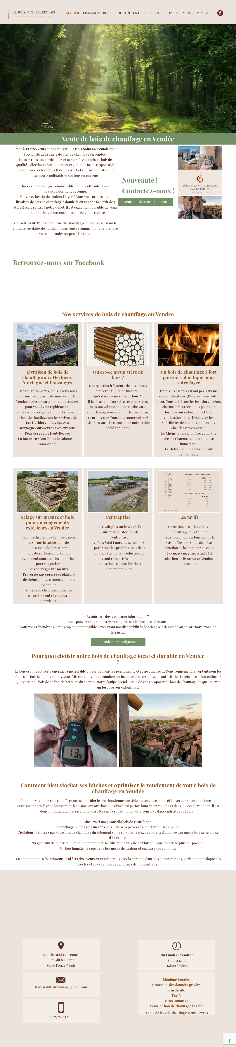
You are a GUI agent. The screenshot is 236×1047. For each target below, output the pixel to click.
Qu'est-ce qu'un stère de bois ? (118, 374)
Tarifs (176, 995)
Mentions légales (176, 979)
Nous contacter (176, 1000)
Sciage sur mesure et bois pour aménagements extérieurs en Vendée (47, 522)
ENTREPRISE (142, 13)
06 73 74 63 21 (59, 1017)
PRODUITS (122, 13)
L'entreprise (118, 517)
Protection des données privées (176, 985)
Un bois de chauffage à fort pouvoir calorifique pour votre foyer (189, 377)
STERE (160, 13)
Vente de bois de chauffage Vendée (176, 1006)
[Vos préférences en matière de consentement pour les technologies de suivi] (229, 1040)
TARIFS (174, 13)
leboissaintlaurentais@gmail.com (61, 987)
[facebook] (220, 13)
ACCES (187, 13)
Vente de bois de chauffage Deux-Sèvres (177, 1013)
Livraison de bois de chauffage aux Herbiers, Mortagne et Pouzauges (47, 377)
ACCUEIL (73, 13)
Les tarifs (188, 517)
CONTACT (203, 13)
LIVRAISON (91, 13)
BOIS (107, 13)
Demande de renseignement (145, 202)
